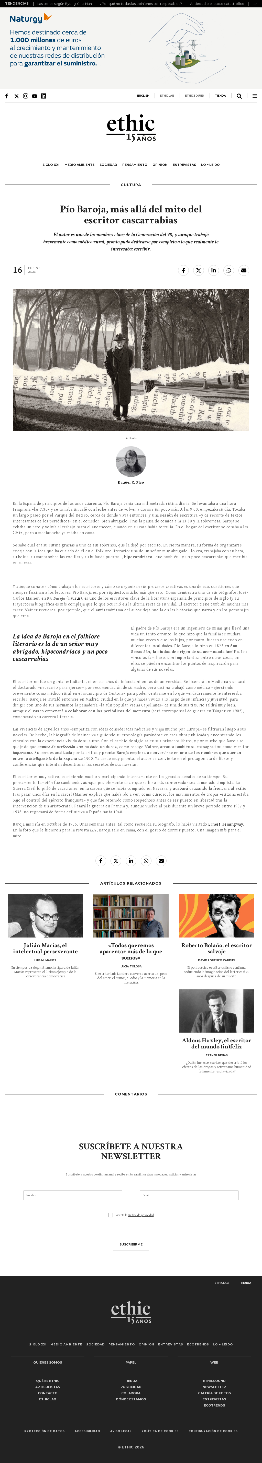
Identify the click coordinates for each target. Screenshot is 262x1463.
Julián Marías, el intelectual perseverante (45, 948)
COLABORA (130, 1393)
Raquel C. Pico (131, 482)
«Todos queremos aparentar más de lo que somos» (131, 951)
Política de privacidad (141, 1215)
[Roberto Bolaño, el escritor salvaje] (216, 916)
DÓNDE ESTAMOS (131, 1399)
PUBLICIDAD (131, 1387)
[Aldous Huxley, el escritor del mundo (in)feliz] (216, 1011)
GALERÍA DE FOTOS (214, 1393)
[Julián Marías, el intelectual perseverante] (45, 916)
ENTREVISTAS (184, 165)
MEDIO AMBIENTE (79, 165)
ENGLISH (143, 95)
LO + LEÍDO (210, 165)
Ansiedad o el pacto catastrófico (217, 4)
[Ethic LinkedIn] (43, 95)
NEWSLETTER (214, 1387)
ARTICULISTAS (47, 1387)
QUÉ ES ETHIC (47, 1381)
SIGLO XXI (50, 165)
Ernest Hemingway (225, 824)
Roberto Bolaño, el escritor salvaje (216, 948)
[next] (254, 4)
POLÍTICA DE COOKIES (160, 1431)
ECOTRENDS (198, 1344)
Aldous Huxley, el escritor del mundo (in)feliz (216, 1043)
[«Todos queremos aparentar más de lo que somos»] (131, 916)
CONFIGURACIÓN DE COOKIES (213, 1431)
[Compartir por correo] (243, 270)
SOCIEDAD (108, 165)
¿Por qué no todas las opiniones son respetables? (141, 4)
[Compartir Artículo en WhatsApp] (228, 270)
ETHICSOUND (194, 95)
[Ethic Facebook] (7, 95)
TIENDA (220, 95)
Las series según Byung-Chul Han (64, 4)
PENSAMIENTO (134, 165)
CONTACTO (48, 1393)
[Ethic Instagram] (25, 95)
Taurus (74, 598)
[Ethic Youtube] (34, 95)
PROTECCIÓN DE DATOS (44, 1431)
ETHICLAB (167, 95)
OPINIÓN (160, 165)
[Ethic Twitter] (16, 95)
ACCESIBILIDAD (87, 1431)
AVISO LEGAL (121, 1431)
